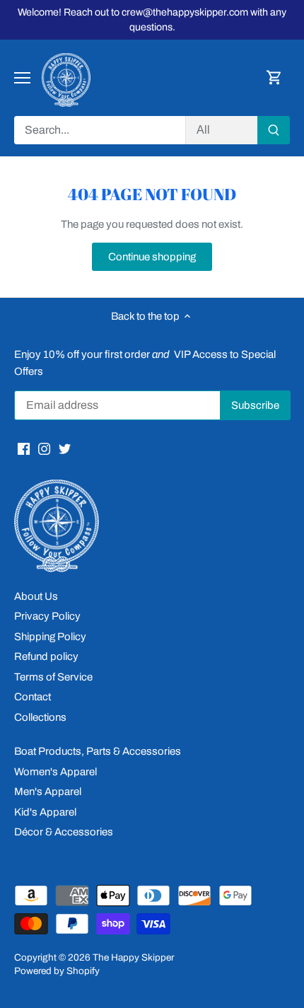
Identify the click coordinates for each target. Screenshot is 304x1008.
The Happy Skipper (133, 957)
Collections (40, 717)
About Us (36, 596)
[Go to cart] (274, 78)
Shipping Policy (50, 636)
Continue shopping (152, 256)
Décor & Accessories (63, 832)
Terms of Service (53, 677)
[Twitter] (65, 448)
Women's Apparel (55, 771)
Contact (32, 696)
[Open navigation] (22, 77)
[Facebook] (24, 448)
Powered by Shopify (57, 971)
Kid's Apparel (45, 812)
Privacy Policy (47, 616)
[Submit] (273, 130)
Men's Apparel (47, 791)
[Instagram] (44, 448)
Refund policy (46, 656)
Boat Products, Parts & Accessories (97, 751)
